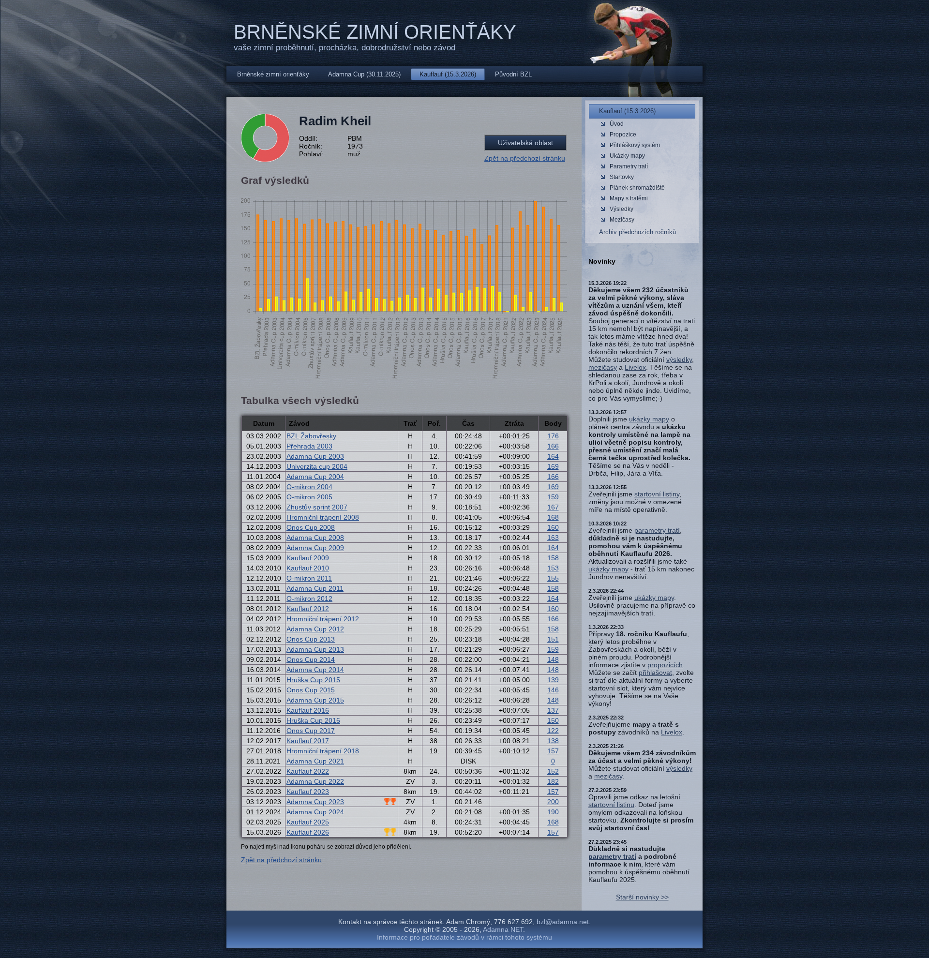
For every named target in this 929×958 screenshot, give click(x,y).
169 (553, 466)
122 (553, 730)
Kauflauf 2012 (307, 609)
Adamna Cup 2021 (315, 761)
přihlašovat (655, 672)
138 (553, 741)
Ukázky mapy (627, 155)
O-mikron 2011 (309, 578)
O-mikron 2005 (309, 497)
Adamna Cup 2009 (315, 548)
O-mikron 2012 (309, 598)
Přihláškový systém (635, 145)
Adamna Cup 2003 (315, 456)
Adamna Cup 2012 (315, 629)
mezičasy (602, 367)
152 (553, 771)
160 (553, 527)
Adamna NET (503, 929)
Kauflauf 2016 (307, 710)
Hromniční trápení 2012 (322, 619)
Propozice (623, 134)
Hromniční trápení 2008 (322, 517)
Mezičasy (622, 219)
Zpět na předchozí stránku (524, 158)
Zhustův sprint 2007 (316, 507)
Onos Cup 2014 (310, 659)
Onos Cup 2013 (310, 639)
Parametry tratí (629, 166)
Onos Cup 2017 (310, 730)
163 (553, 537)
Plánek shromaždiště (637, 187)
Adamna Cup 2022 (315, 781)
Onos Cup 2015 (310, 690)
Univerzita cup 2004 (316, 466)
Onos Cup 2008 (310, 527)
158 (553, 558)
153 (553, 568)
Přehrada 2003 (309, 446)
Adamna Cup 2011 (315, 588)
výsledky (679, 359)
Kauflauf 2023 (307, 791)
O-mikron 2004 (309, 487)
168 (553, 517)
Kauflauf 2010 (307, 568)
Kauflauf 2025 (307, 822)
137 (553, 710)
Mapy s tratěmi (629, 198)
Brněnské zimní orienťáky (375, 32)
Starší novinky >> (642, 897)
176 (553, 436)
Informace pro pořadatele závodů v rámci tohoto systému (464, 937)
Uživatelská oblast (525, 143)
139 (553, 680)
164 (553, 456)
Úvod (617, 123)
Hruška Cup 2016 (313, 720)
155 (553, 578)
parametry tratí (657, 530)
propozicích (665, 665)
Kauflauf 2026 (307, 832)
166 (553, 446)
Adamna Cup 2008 (315, 537)
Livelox (635, 367)
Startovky (622, 177)
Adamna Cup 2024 (315, 812)
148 (553, 659)
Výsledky (621, 209)
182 (553, 781)
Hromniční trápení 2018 (322, 751)
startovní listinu (611, 804)
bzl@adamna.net (563, 922)
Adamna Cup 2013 (315, 649)
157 (553, 751)
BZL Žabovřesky (311, 436)
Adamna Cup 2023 (315, 802)
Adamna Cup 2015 (315, 700)
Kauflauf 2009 (307, 558)
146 (553, 690)
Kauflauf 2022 (307, 771)
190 (553, 812)
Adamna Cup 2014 (315, 670)
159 (553, 497)
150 (553, 720)
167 (553, 507)
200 (553, 802)
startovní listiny (656, 494)
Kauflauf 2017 (307, 741)
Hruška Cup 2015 (313, 680)
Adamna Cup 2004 (315, 476)
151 (553, 639)
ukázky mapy (649, 419)
